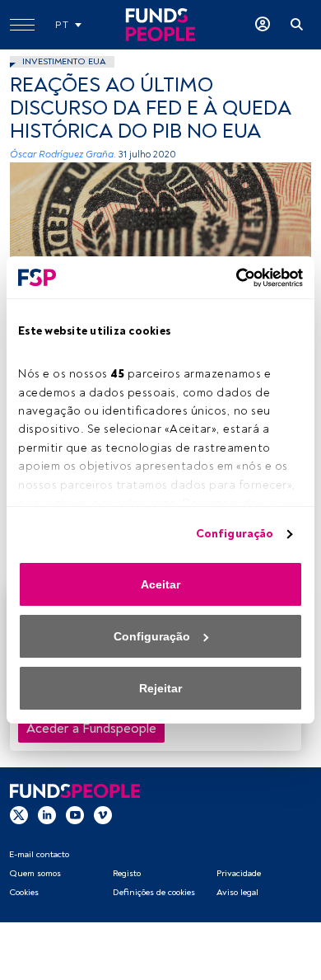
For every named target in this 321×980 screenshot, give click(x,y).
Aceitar (160, 584)
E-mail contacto (39, 854)
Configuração (234, 534)
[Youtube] (75, 815)
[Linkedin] (47, 815)
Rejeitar (160, 688)
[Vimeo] (103, 815)
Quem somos (35, 873)
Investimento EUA (64, 61)
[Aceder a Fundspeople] (262, 24)
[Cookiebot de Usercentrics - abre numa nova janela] (231, 278)
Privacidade (238, 873)
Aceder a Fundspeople (91, 728)
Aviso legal (237, 892)
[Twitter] (19, 815)
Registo (127, 873)
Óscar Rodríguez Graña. (63, 154)
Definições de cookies (154, 892)
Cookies (24, 892)
